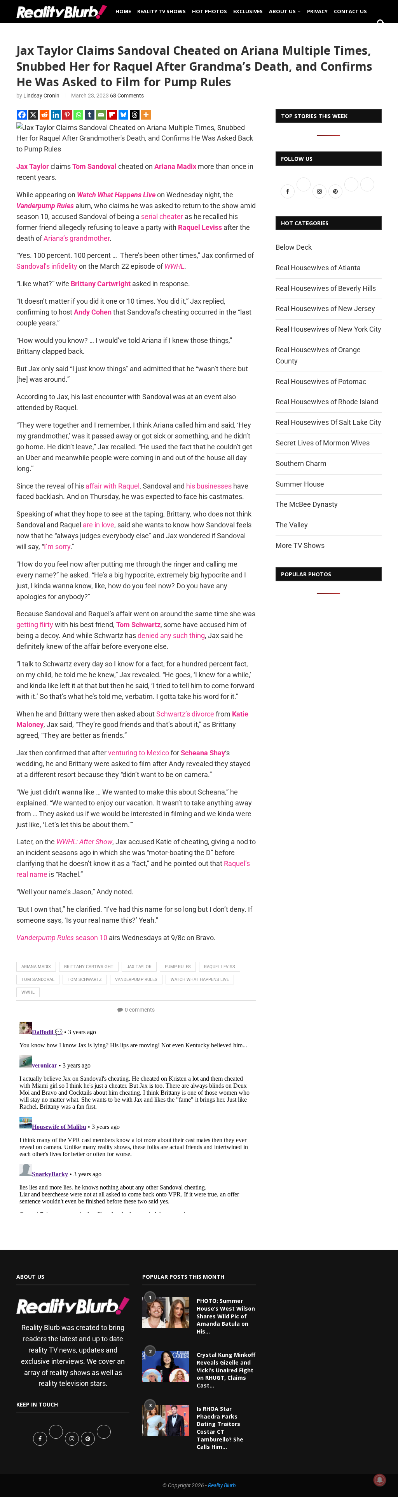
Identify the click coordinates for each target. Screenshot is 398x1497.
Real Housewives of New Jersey (325, 308)
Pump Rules (178, 966)
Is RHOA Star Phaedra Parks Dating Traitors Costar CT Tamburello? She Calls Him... (220, 1427)
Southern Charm (301, 463)
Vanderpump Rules (136, 979)
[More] (146, 115)
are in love (98, 525)
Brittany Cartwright (88, 966)
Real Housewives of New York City (328, 329)
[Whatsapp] (78, 115)
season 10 (61, 938)
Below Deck (294, 247)
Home (123, 11)
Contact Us (350, 11)
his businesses (209, 486)
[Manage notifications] (380, 1480)
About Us (282, 11)
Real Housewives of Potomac (321, 381)
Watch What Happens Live (200, 979)
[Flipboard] (112, 115)
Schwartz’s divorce (185, 714)
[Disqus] (136, 1116)
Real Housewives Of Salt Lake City (328, 422)
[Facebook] (22, 115)
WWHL (28, 992)
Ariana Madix (36, 966)
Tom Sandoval (37, 979)
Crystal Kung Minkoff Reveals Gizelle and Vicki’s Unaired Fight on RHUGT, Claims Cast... (226, 1370)
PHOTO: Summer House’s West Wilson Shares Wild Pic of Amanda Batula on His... (226, 1316)
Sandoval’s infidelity (46, 266)
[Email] (101, 115)
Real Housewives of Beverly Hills (326, 288)
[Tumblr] (89, 115)
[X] (33, 115)
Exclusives (248, 11)
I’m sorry (57, 546)
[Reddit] (44, 115)
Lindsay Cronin (41, 95)
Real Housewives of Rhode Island (327, 402)
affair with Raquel (113, 486)
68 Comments (127, 95)
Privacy (317, 11)
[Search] (378, 35)
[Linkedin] (56, 115)
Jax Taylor (139, 966)
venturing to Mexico (138, 753)
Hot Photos (209, 11)
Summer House (300, 484)
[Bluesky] (123, 115)
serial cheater (162, 216)
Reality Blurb (222, 1485)
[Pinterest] (67, 115)
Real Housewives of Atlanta (318, 268)
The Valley (292, 525)
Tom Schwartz (85, 979)
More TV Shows (300, 545)
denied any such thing (171, 635)
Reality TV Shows (161, 11)
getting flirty (34, 625)
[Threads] (135, 115)
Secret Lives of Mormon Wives (323, 443)
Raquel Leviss (219, 966)
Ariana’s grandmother (77, 238)
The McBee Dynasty (307, 504)
